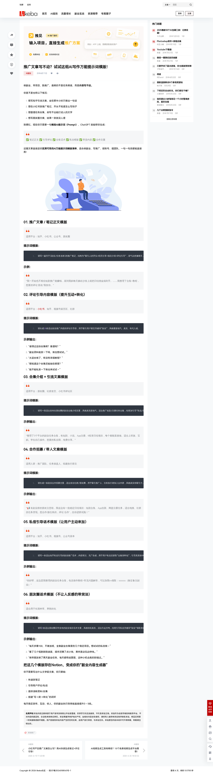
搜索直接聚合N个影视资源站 (170, 82)
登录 (180, 13)
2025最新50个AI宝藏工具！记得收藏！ (172, 31)
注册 (189, 13)
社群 (21, 5)
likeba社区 (40, 770)
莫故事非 (160, 105)
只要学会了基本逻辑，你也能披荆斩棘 (174, 66)
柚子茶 (159, 86)
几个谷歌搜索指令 (165, 110)
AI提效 (28, 73)
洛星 (158, 53)
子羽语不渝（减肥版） (162, 69)
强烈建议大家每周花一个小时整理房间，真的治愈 (173, 100)
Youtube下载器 (164, 49)
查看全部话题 (171, 119)
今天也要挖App (162, 36)
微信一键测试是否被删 (167, 58)
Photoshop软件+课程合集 (169, 41)
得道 (159, 74)
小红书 (41, 309)
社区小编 (160, 44)
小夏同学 (160, 94)
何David (160, 77)
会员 (29, 5)
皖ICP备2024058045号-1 (60, 770)
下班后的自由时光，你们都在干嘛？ (173, 91)
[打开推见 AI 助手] (84, 43)
